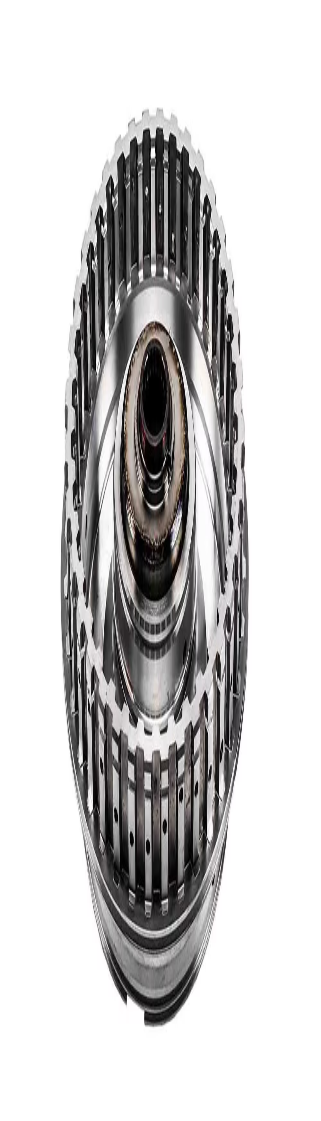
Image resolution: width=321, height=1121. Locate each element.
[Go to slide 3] (5, 668)
